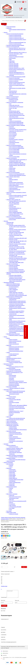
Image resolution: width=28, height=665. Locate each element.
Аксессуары (11, 126)
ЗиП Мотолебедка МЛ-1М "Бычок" (16, 106)
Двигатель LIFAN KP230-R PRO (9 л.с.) (16, 72)
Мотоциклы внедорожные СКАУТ (13, 285)
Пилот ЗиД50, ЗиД (13, 101)
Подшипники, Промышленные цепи (16, 186)
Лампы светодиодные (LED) (14, 189)
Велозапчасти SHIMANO (14, 383)
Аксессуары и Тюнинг (8, 389)
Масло (10, 178)
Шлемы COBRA (12, 476)
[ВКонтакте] (2, 536)
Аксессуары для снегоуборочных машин (17, 218)
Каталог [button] (4, 23)
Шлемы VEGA (12, 485)
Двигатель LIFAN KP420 (13, 66)
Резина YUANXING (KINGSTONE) (15, 212)
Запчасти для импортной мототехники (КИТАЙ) (15, 76)
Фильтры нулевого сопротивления (16, 182)
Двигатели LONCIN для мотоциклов (16, 269)
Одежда (11, 466)
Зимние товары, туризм (11, 512)
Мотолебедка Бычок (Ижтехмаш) (13, 333)
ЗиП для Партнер (12, 132)
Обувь (10, 491)
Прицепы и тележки (10, 359)
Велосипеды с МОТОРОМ (11, 386)
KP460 (10, 59)
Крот (10, 109)
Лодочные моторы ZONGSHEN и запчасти (17, 175)
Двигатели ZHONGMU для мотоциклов (17, 271)
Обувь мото (11, 499)
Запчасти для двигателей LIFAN (12, 46)
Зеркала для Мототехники (11, 422)
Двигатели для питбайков (14, 265)
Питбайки (8, 356)
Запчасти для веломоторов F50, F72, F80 (14, 372)
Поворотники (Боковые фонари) (15, 433)
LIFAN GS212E (11, 61)
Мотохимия (11, 191)
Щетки (10, 403)
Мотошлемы (8, 468)
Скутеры (8, 352)
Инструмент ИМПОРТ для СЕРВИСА (16, 456)
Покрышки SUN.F (12, 206)
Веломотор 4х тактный (13, 99)
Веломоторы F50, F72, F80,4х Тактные (13, 371)
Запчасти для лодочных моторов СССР (16, 173)
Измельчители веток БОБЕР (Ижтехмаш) (17, 459)
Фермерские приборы (10, 458)
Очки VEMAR (11, 508)
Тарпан (10, 119)
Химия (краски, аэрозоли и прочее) (16, 183)
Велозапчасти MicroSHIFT (14, 385)
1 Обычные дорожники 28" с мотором (16, 388)
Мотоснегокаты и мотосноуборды (16, 322)
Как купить (3, 629)
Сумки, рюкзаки (12, 505)
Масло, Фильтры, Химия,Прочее (13, 176)
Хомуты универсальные (14, 185)
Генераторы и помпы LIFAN (14, 451)
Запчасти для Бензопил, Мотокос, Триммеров (15, 125)
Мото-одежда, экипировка (11, 493)
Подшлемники (12, 503)
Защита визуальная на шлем (15, 432)
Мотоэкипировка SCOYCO (11, 486)
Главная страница (4, 517)
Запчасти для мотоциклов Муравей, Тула (17, 42)
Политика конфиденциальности (8, 642)
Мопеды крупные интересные (15, 341)
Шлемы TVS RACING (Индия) (14, 482)
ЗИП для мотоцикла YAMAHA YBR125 (16, 148)
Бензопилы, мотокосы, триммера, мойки (14, 448)
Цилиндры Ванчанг (13, 91)
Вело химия (11, 378)
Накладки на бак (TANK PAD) (15, 399)
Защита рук (8, 416)
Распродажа (8, 28)
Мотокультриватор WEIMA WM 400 (16, 122)
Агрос (10, 103)
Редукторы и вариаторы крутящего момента (15, 45)
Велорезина (11, 379)
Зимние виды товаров (13, 514)
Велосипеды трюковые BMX (14, 369)
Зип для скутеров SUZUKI (14, 151)
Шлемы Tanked (12, 473)
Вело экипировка (9, 463)
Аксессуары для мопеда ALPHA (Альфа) (17, 408)
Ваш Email (3, 600)
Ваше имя (17, 600)
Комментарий (4, 597)
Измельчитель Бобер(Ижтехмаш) (13, 283)
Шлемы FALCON (12, 469)
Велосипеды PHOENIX (10, 368)
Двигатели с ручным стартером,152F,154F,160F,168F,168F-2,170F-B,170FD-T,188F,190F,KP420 (18, 241)
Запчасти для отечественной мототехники (14, 33)
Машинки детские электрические (13, 361)
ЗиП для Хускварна (13, 133)
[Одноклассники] (4, 536)
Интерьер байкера (13, 426)
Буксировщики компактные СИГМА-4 (16, 311)
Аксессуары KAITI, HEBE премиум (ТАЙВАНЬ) (18, 405)
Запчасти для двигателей (14, 78)
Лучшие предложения (10, 26)
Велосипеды (8, 365)
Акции (5, 25)
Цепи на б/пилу (12, 141)
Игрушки (8, 395)
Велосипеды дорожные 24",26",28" (16, 366)
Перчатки (11, 465)
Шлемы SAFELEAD (12, 471)
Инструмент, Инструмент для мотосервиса (14, 455)
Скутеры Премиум (12, 355)
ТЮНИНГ (11, 415)
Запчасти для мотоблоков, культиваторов (14, 102)
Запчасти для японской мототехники (13, 145)
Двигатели (6, 221)
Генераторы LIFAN (9, 222)
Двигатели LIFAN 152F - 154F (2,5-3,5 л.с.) (17, 48)
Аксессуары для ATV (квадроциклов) (16, 406)
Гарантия (3, 637)
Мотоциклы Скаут (12, 288)
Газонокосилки (12, 128)
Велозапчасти (9, 373)
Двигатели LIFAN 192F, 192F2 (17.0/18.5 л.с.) (18, 52)
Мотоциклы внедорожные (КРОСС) (16, 351)
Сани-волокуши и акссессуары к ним (16, 329)
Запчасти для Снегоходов (11, 158)
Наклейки (11, 401)
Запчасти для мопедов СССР (12, 98)
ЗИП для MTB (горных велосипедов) (16, 381)
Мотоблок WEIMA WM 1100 (14, 112)
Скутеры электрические (14, 353)
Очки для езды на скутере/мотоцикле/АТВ (17, 501)
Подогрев (11, 442)
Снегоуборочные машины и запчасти (13, 358)
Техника (5, 336)
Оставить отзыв (4, 586)
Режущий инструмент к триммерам (16, 139)
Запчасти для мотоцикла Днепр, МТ (16, 38)
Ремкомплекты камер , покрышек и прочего (18, 382)
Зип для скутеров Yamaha (14, 152)
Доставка (3, 632)
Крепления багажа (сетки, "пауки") (16, 411)
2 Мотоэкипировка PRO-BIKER (15, 506)
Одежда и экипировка (8, 462)
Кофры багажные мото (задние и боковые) (15, 419)
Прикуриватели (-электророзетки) (16, 441)
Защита (10, 489)
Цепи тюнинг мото (12, 92)
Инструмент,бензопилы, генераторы (13, 449)
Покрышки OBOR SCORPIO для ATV (16, 213)
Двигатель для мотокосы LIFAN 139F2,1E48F (18, 238)
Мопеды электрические (14, 343)
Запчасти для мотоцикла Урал (15, 36)
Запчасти (5, 32)
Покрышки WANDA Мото (14, 203)
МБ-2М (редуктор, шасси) (14, 111)
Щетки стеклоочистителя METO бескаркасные (15, 391)
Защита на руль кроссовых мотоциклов (17, 418)
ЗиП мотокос (11, 138)
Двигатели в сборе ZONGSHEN (15, 275)
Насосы (10, 181)
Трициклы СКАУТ (12, 291)
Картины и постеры (13, 428)
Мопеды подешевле (13, 339)
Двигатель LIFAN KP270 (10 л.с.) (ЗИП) (16, 68)
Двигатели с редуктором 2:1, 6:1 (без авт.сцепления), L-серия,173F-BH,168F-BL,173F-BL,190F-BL (17, 248)
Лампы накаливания (13, 188)
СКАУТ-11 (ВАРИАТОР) (13, 289)
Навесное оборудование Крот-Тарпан (16, 118)
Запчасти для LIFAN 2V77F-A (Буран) (16, 56)
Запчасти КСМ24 (12, 219)
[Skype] (9, 536)
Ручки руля (11, 413)
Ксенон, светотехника (13, 436)
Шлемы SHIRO (12, 472)
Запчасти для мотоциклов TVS (12, 96)
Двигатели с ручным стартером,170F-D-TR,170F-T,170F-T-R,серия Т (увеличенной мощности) (17, 227)
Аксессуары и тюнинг (10, 398)
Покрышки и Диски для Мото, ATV (13, 199)
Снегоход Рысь (12, 169)
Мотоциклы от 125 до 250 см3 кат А (16, 346)
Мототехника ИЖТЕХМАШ (9, 282)
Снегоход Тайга (12, 171)
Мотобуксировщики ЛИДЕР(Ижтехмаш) (14, 296)
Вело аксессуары (12, 375)
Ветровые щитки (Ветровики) (12, 423)
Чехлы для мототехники (11, 421)
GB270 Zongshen (12, 58)
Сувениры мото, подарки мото (12, 425)
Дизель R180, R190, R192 (14, 105)
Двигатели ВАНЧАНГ (13, 266)
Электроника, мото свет (11, 431)
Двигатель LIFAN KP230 (13, 65)
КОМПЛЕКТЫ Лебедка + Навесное (16, 335)
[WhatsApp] (7, 536)
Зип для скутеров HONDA (14, 149)
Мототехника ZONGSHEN (14, 349)
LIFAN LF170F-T (12, 62)
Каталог (9, 517)
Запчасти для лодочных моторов (13, 172)
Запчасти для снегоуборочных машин (13, 216)
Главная (3, 627)
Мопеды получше (12, 342)
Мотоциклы (8, 345)
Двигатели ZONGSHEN (13, 268)
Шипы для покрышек (13, 211)
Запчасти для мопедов (13, 81)
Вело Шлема (8, 511)
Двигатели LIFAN (9, 223)
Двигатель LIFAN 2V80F (13, 63)
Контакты (3, 639)
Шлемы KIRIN (12, 483)
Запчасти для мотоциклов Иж (15, 35)
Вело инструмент (12, 376)
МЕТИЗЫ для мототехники (14, 412)
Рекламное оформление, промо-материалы (18, 429)
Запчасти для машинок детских (15, 362)
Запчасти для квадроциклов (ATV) (16, 79)
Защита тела (11, 495)
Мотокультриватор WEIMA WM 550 (16, 113)
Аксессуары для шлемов (14, 402)
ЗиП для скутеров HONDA (14, 156)
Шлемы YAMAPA (12, 475)
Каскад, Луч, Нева (13, 108)
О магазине (3, 634)
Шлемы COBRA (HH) (13, 478)
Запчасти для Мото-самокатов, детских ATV (18, 195)
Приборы (11, 435)
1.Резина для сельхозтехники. (15, 121)
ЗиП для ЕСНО (12, 143)
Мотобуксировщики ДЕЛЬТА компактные (17, 301)
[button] (26, 542)
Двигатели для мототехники (12, 263)
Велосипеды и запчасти (8, 363)
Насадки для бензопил (11, 445)
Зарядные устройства (13, 179)
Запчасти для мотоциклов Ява (15, 43)
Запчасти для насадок (13, 446)
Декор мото (11, 409)
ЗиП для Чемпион (12, 135)
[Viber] (5, 536)
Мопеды (8, 338)
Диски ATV (11, 205)
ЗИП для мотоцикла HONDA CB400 (16, 146)
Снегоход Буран (12, 168)
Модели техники (12, 396)
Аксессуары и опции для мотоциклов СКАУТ (18, 295)
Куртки (10, 509)
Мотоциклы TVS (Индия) (14, 348)
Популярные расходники (14, 142)
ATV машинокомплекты (14, 286)
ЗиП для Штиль (12, 136)
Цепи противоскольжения (14, 215)
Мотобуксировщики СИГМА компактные (17, 321)
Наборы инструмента (10, 461)
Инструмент (6, 443)
